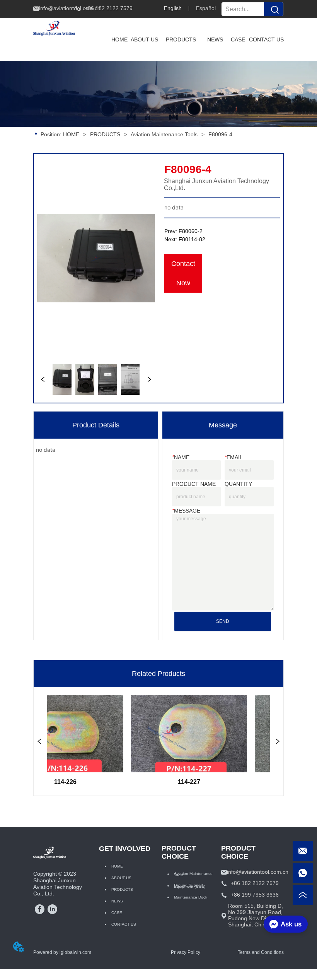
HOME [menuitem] (119, 39)
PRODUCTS (105, 134)
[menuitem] (181, 39)
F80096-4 (220, 134)
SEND (222, 621)
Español (206, 8)
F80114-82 (192, 239)
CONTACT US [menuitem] (266, 39)
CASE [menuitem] (238, 39)
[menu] (196, 39)
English (173, 8)
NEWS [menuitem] (215, 39)
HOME (71, 134)
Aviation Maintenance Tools (164, 134)
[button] (181, 39)
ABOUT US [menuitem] (144, 39)
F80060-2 (191, 231)
